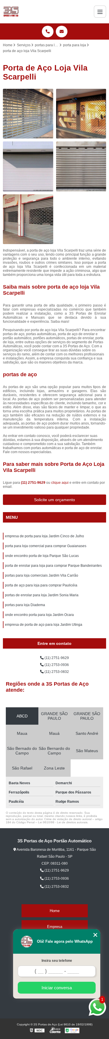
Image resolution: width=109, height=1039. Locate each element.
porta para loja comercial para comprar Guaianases (45, 546)
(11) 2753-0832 (56, 672)
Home (55, 911)
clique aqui (60, 483)
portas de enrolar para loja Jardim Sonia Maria (41, 595)
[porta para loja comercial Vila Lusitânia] (28, 114)
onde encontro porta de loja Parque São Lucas (42, 556)
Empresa (54, 926)
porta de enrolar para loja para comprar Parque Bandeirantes (53, 566)
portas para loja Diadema (25, 605)
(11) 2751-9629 (33, 483)
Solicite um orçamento (54, 499)
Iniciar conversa (57, 987)
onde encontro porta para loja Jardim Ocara (39, 615)
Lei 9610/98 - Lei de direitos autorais (62, 822)
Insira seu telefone (57, 961)
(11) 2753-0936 (56, 665)
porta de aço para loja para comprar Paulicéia (41, 585)
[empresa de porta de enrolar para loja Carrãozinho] (81, 166)
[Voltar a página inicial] (11, 11)
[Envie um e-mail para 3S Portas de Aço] (61, 31)
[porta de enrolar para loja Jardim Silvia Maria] (28, 166)
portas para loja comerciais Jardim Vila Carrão (41, 575)
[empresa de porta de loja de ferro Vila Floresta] (28, 219)
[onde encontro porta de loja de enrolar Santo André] (81, 114)
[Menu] (100, 11)
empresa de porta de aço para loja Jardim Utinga (43, 625)
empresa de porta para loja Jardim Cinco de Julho (44, 536)
